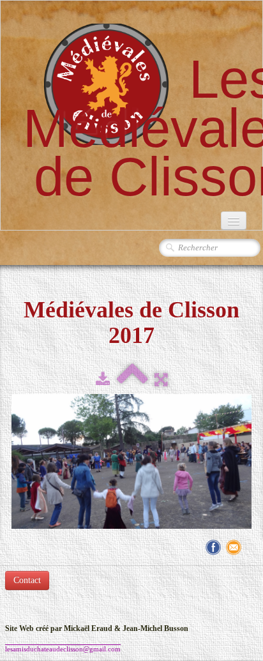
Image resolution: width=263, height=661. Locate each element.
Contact (27, 580)
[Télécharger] (103, 380)
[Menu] (233, 220)
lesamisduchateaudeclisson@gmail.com (63, 649)
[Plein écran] (161, 380)
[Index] (132, 380)
